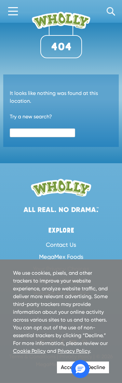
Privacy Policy (74, 351)
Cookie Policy (29, 351)
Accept (69, 367)
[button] (80, 369)
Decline (96, 367)
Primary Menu (13, 12)
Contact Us (61, 244)
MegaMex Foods (61, 256)
